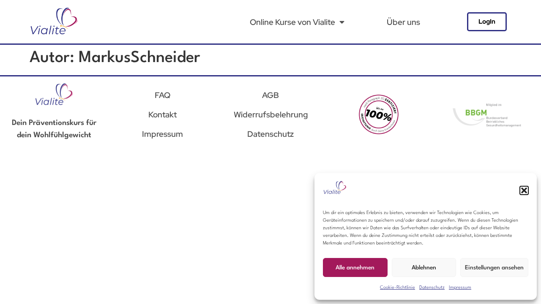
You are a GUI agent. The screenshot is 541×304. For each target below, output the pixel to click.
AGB (270, 95)
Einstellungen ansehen (494, 268)
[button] (524, 190)
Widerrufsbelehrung (271, 114)
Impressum (460, 287)
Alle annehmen (355, 268)
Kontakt (162, 114)
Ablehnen (424, 268)
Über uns (403, 21)
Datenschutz (432, 287)
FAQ (162, 95)
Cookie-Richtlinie (397, 287)
